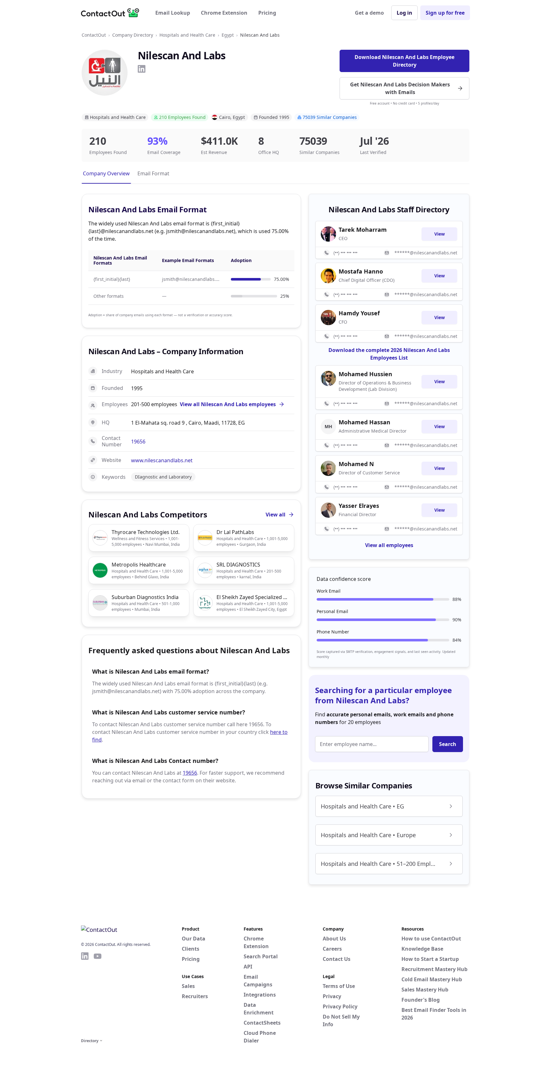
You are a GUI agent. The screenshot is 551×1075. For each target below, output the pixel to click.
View (439, 234)
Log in (404, 12)
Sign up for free (445, 12)
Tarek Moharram (363, 229)
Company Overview (106, 173)
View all (275, 514)
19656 (138, 441)
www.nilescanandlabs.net (162, 460)
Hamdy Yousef (359, 313)
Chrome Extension (224, 12)
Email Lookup (172, 12)
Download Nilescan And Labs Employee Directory (404, 61)
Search (447, 744)
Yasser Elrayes (359, 505)
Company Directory (132, 35)
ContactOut (94, 35)
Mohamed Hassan (364, 422)
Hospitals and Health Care (187, 35)
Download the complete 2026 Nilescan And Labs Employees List (389, 354)
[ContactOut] (112, 12)
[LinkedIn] (141, 69)
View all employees (389, 545)
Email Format (153, 173)
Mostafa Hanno (361, 271)
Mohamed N (356, 464)
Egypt (228, 35)
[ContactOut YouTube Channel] (97, 994)
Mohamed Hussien (365, 374)
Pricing (267, 12)
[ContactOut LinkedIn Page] (85, 994)
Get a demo (369, 12)
